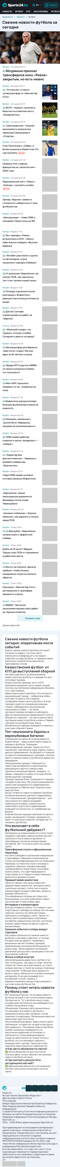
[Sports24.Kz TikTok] (48, 1088)
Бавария (30, 1106)
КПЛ (28, 11)
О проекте (7, 1111)
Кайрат (6, 1103)
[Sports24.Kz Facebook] (29, 1088)
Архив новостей (11, 625)
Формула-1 (35, 1095)
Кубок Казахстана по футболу (20, 693)
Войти (53, 5)
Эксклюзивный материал (18, 1021)
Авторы (53, 1116)
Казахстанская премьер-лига (20, 682)
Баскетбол (24, 1095)
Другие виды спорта (13, 1097)
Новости (7, 11)
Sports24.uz (8, 1119)
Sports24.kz (7, 17)
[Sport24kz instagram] (54, 1088)
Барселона (16, 1103)
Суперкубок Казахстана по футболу (24, 701)
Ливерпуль (50, 1103)
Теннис (14, 1095)
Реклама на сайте (11, 1114)
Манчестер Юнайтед (33, 1103)
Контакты (18, 1111)
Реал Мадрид (9, 1106)
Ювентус (40, 1106)
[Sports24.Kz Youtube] (41, 1088)
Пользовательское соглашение (38, 1114)
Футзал (6, 1095)
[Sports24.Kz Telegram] (35, 1088)
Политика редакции (38, 1116)
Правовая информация (14, 1116)
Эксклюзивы (41, 11)
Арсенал (21, 1106)
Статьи (28, 1097)
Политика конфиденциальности (41, 1111)
